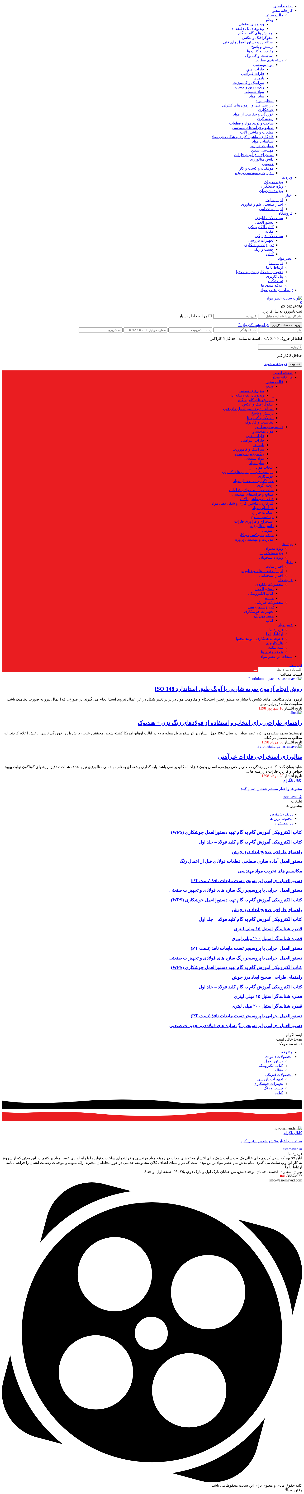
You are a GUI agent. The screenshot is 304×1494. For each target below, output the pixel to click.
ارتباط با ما (274, 267)
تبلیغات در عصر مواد (277, 290)
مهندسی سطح (262, 150)
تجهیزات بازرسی (261, 240)
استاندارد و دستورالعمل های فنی (248, 42)
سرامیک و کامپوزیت (248, 83)
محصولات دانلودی (269, 218)
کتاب (270, 254)
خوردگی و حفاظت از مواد (253, 114)
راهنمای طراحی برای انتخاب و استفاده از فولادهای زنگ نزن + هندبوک (220, 723)
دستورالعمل (264, 222)
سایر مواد (256, 96)
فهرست (296, 665)
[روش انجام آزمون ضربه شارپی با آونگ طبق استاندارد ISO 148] (275, 679)
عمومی (268, 164)
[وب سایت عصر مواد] (284, 298)
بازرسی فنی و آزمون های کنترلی (248, 105)
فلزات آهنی (255, 69)
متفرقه (287, 1052)
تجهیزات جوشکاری (259, 245)
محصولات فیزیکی (269, 236)
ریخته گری (265, 119)
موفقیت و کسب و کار (256, 168)
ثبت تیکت (275, 281)
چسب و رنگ (264, 249)
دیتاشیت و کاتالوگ (259, 56)
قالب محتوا (274, 15)
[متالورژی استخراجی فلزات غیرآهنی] (279, 746)
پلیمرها (258, 78)
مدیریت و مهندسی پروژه (254, 173)
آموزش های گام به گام (256, 33)
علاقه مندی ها (272, 285)
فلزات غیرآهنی (252, 74)
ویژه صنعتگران (271, 186)
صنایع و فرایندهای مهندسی (253, 128)
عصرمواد (285, 258)
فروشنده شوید (275, 364)
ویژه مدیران (273, 182)
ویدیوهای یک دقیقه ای (247, 29)
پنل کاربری (274, 276)
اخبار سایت (274, 200)
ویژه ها (287, 177)
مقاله (269, 231)
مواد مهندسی (263, 65)
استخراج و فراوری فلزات (254, 155)
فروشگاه (285, 213)
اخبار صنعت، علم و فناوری (262, 204)
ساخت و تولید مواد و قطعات (251, 123)
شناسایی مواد (263, 141)
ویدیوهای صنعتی (251, 24)
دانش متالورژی (262, 159)
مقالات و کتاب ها (260, 51)
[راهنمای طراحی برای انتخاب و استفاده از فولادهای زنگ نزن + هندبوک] (296, 712)
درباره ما (276, 263)
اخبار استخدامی (271, 209)
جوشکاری (266, 110)
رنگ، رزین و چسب (249, 87)
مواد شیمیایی (254, 92)
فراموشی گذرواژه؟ (253, 325)
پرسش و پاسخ (262, 47)
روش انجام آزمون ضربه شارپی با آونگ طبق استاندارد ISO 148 (228, 689)
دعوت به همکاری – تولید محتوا (259, 272)
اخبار (289, 195)
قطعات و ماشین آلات (257, 132)
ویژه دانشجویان (271, 191)
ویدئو (270, 20)
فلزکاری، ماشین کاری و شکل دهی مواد (243, 137)
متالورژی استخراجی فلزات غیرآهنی (260, 757)
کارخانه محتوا (282, 11)
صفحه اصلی (283, 6)
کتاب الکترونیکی (261, 227)
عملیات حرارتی (262, 146)
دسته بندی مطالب (269, 60)
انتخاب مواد (265, 101)
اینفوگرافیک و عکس (258, 38)
